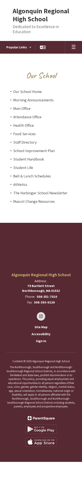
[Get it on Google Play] (41, 429)
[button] (19, 47)
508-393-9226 (44, 302)
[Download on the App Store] (41, 442)
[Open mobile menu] (73, 47)
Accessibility (41, 334)
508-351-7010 (47, 296)
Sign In (41, 341)
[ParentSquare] (41, 418)
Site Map (41, 327)
